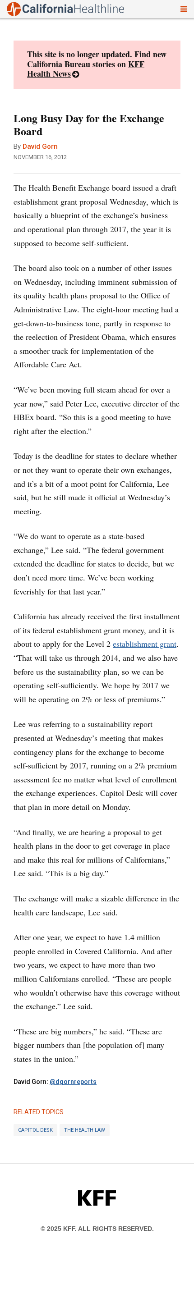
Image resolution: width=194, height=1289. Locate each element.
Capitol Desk (35, 1130)
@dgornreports (73, 1081)
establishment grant (144, 643)
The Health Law (84, 1130)
